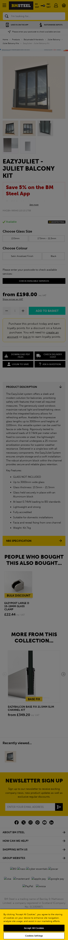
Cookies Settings (34, 935)
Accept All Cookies (34, 928)
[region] (34, 924)
